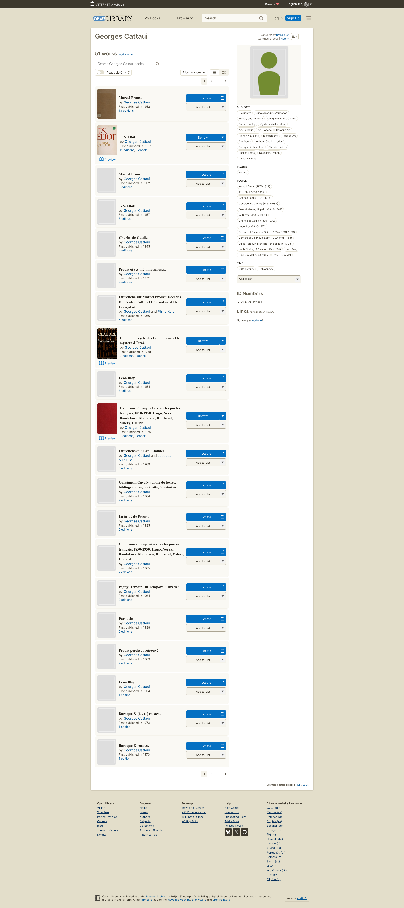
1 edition (124, 695)
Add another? (127, 54)
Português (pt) (276, 852)
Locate (206, 98)
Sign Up (293, 18)
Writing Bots (190, 821)
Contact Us (232, 812)
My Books (152, 18)
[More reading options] (222, 137)
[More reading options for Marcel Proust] (222, 107)
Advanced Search (151, 830)
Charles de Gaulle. (133, 237)
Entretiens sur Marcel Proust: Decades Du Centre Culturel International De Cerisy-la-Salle (150, 302)
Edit (294, 36)
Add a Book (232, 821)
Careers (102, 821)
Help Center (232, 807)
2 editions (125, 468)
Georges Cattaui (137, 102)
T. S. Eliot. (128, 136)
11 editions (127, 150)
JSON (306, 784)
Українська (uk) (277, 870)
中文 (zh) (272, 874)
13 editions (126, 110)
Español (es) (275, 825)
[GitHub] (244, 832)
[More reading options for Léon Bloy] (222, 387)
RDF (298, 784)
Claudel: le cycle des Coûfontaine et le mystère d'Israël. (150, 340)
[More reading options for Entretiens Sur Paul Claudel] (222, 462)
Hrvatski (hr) (275, 839)
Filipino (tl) (273, 879)
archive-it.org (221, 899)
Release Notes (234, 825)
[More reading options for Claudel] (222, 349)
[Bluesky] (228, 832)
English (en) (274, 821)
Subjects (145, 821)
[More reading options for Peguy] (222, 596)
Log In (278, 18)
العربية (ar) (273, 807)
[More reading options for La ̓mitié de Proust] (222, 526)
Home (143, 807)
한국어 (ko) (274, 848)
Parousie (126, 618)
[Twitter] (236, 832)
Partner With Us (107, 816)
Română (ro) (275, 857)
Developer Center (193, 807)
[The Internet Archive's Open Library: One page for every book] (112, 18)
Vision (101, 807)
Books (144, 812)
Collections (147, 825)
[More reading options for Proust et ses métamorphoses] (222, 278)
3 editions (126, 355)
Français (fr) (275, 830)
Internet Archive (156, 896)
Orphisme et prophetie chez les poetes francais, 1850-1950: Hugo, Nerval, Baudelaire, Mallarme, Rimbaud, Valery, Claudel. (151, 551)
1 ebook (141, 150)
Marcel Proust (130, 97)
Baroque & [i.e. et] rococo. (140, 713)
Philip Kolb (166, 311)
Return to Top (148, 834)
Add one (257, 320)
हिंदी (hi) (271, 834)
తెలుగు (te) (273, 866)
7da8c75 (302, 898)
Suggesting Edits (235, 816)
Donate (272, 4)
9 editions (125, 187)
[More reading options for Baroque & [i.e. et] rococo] (222, 723)
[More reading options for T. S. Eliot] (222, 146)
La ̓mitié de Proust (134, 516)
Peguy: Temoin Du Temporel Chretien (149, 586)
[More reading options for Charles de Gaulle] (222, 247)
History (285, 38)
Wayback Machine (178, 899)
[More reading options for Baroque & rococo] (222, 755)
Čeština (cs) (274, 812)
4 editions (125, 250)
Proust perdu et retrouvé (138, 650)
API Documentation (194, 812)
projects (146, 899)
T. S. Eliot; (127, 205)
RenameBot (282, 34)
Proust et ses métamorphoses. (142, 269)
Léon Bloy (127, 377)
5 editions (125, 218)
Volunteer (103, 812)
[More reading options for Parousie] (222, 628)
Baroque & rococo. (134, 745)
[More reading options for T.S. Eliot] (222, 215)
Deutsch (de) (275, 816)
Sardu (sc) (273, 861)
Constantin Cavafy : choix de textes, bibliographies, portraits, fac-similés (148, 484)
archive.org (199, 899)
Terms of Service (108, 830)
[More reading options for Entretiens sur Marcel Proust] (222, 311)
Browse (183, 18)
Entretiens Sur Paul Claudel (141, 450)
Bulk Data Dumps (193, 816)
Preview (110, 159)
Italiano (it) (273, 843)
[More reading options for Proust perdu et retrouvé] (222, 659)
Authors (145, 816)
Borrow (203, 137)
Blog (100, 825)
